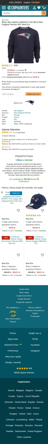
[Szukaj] (43, 13)
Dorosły (17, 115)
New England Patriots (22, 113)
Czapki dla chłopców (24, 302)
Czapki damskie (24, 299)
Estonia (40, 402)
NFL (15, 119)
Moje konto (13, 339)
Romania (19, 425)
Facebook (35, 345)
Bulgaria (29, 390)
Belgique (20, 390)
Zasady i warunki (13, 362)
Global (28, 408)
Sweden (9, 431)
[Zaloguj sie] (34, 7)
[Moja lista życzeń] (39, 7)
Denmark (9, 402)
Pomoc (13, 333)
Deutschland (20, 402)
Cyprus (20, 396)
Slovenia (38, 425)
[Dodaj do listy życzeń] (18, 210)
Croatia (11, 396)
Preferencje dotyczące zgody (13, 354)
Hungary (13, 414)
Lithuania (10, 419)
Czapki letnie (24, 289)
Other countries (24, 437)
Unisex (16, 117)
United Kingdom (34, 431)
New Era (5, 20)
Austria (11, 390)
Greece (36, 408)
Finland (12, 408)
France (20, 408)
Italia (29, 414)
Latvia (36, 414)
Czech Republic (32, 396)
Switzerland (20, 431)
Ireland (22, 414)
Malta (31, 419)
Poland (39, 419)
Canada (38, 390)
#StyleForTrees (12, 345)
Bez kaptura (18, 111)
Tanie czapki (24, 292)
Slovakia (29, 425)
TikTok (35, 339)
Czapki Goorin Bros (24, 296)
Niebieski (17, 121)
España (31, 402)
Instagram (35, 351)
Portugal (9, 425)
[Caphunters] (14, 7)
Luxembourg (21, 419)
